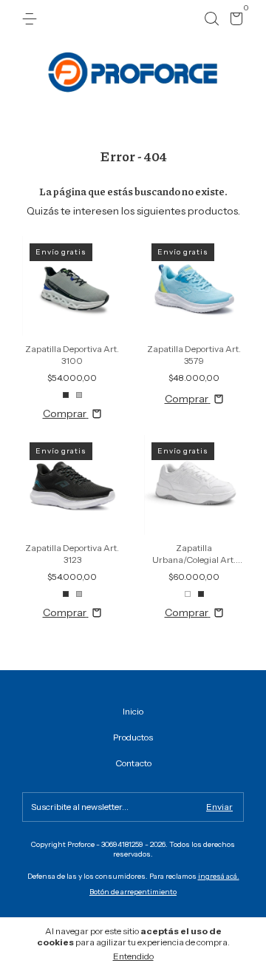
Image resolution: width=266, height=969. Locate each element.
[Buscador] (211, 19)
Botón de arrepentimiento (133, 892)
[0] (234, 21)
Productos (133, 737)
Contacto (133, 763)
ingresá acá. (218, 876)
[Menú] (32, 19)
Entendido (133, 956)
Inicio (133, 711)
